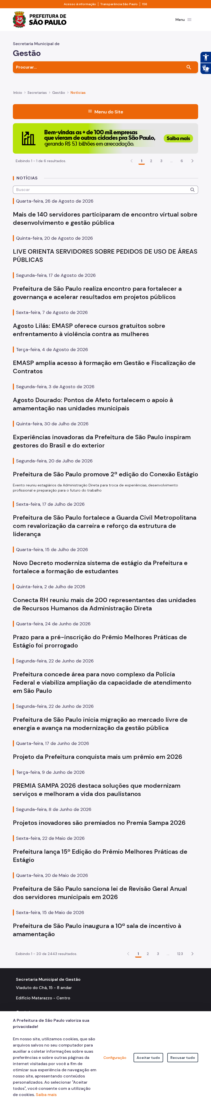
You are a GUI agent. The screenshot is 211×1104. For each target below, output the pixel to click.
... (171, 161)
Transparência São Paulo (119, 4)
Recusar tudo (182, 1057)
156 (144, 4)
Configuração (114, 1057)
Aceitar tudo (148, 1057)
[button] (192, 161)
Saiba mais (46, 1094)
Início (17, 92)
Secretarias (37, 92)
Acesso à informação (80, 4)
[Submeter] (192, 190)
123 (180, 953)
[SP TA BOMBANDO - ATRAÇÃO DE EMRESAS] (105, 138)
